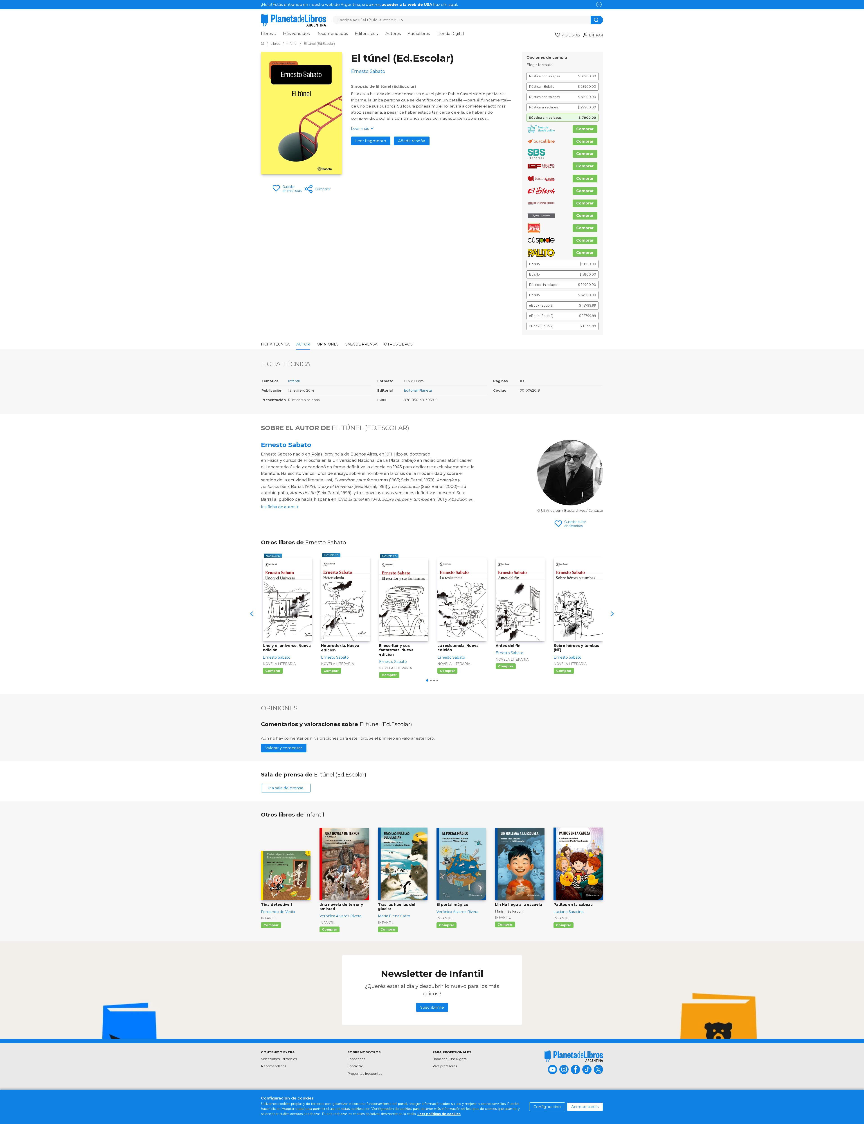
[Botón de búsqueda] (597, 20)
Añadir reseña (411, 141)
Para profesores (444, 1066)
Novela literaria (279, 664)
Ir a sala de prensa (285, 788)
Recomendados (332, 33)
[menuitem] (268, 35)
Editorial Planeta (418, 390)
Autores (393, 33)
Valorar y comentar (283, 748)
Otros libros (398, 344)
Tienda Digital (450, 33)
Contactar (355, 1066)
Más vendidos (296, 33)
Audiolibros (419, 33)
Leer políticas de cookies (439, 1114)
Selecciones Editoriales (279, 1059)
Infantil (294, 381)
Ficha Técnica (275, 344)
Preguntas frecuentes (364, 1074)
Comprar (585, 129)
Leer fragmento (370, 141)
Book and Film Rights (449, 1059)
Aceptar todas (585, 1106)
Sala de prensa (361, 344)
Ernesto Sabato (286, 445)
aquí (452, 4)
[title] (573, 1056)
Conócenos (356, 1059)
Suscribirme (432, 1007)
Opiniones (328, 344)
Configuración (547, 1106)
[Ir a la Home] (262, 44)
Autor (303, 344)
